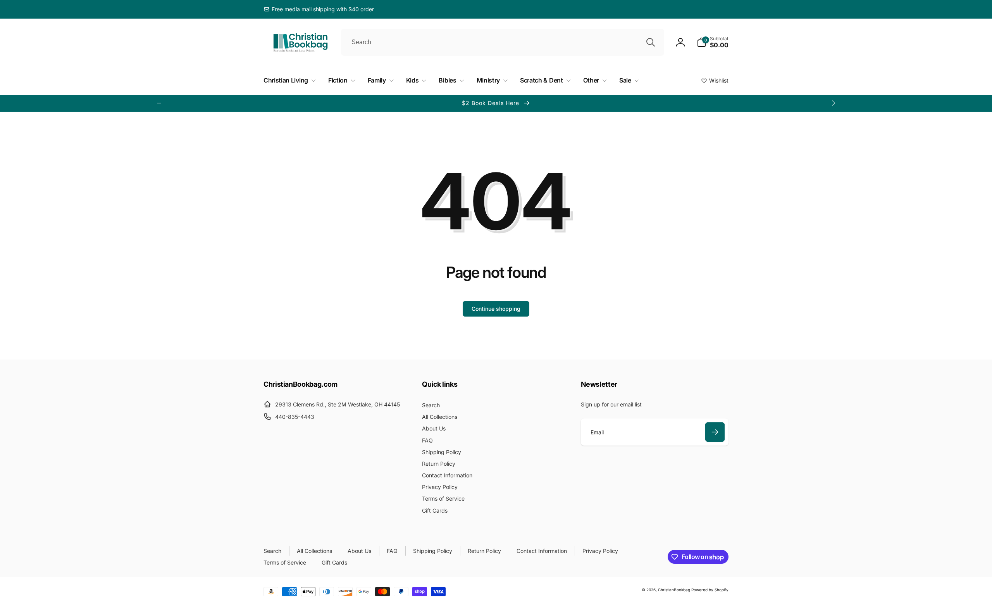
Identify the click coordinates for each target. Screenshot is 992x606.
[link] (319, 9)
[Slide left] (159, 103)
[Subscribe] (715, 432)
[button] (712, 42)
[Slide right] (833, 103)
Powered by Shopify (709, 589)
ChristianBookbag (674, 589)
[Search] (650, 42)
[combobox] (502, 42)
